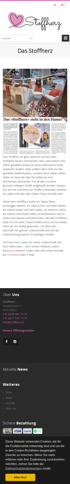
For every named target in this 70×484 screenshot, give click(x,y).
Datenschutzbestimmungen (23, 468)
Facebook (13, 254)
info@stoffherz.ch (13, 322)
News (9, 397)
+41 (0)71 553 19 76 (15, 318)
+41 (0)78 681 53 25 (15, 314)
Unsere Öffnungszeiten (18, 330)
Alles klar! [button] (20, 477)
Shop (8, 392)
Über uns (10, 408)
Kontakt (10, 403)
